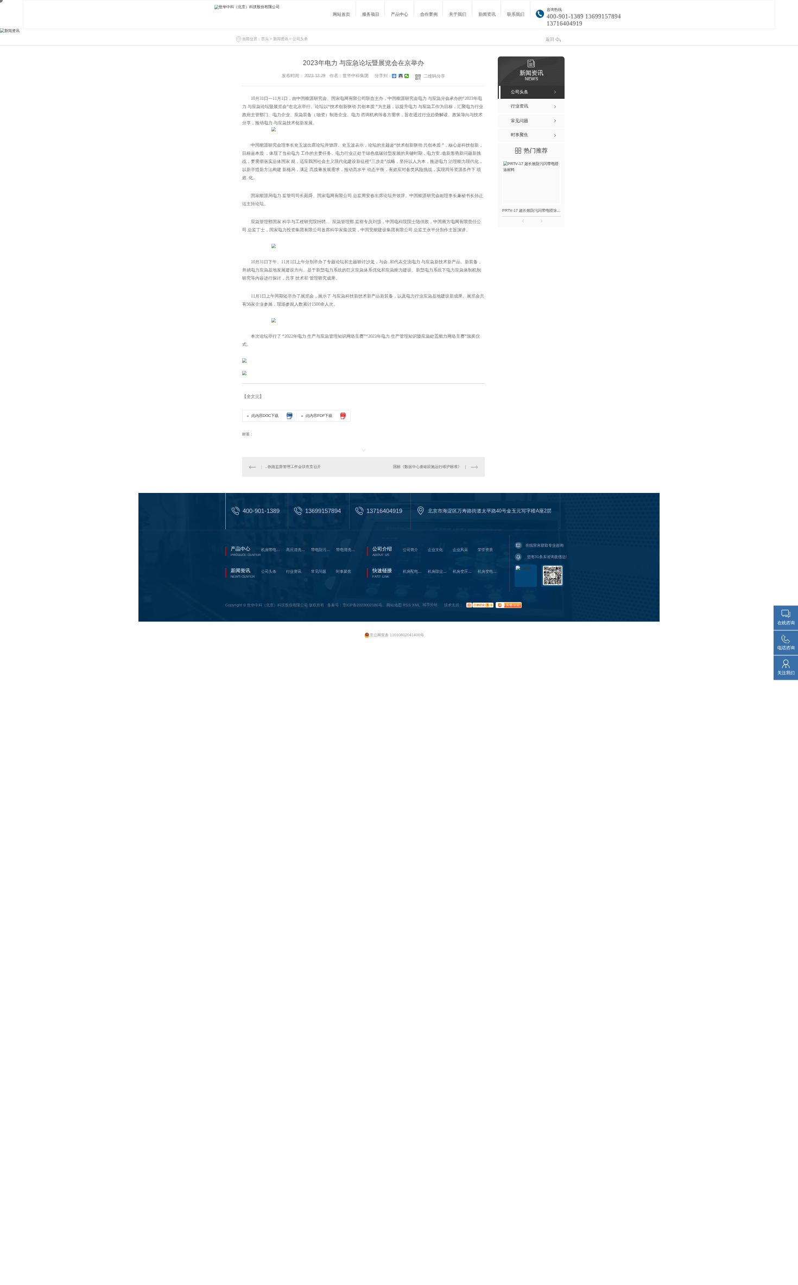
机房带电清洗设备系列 (272, 550)
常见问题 (318, 571)
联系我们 (515, 17)
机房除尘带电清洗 (438, 571)
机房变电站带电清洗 (488, 571)
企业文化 (435, 550)
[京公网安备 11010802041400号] (395, 629)
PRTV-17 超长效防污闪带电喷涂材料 (531, 210)
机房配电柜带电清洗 (414, 571)
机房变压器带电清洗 (463, 571)
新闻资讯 (487, 17)
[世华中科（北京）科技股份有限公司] (260, 14)
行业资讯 (293, 571)
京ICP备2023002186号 (362, 604)
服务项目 (370, 17)
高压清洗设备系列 (297, 550)
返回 (550, 39)
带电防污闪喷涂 (322, 550)
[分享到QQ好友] (400, 76)
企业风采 (460, 550)
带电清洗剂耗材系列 (347, 550)
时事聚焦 (343, 571)
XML (416, 604)
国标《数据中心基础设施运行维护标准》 (427, 467)
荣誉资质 (485, 550)
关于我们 (457, 17)
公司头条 (300, 39)
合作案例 (429, 17)
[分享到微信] (406, 76)
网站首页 (341, 17)
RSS (407, 604)
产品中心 (399, 17)
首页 (265, 39)
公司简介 (410, 550)
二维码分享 (434, 76)
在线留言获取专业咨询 (544, 545)
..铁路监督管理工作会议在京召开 (293, 467)
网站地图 (394, 604)
